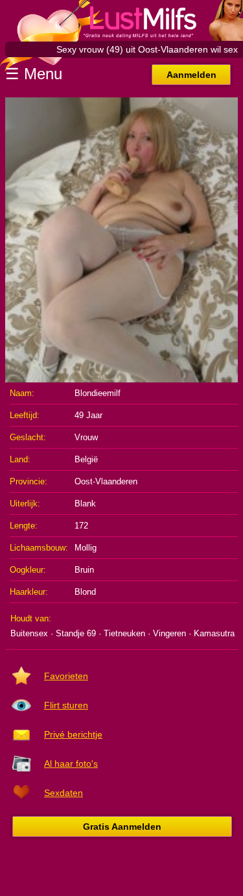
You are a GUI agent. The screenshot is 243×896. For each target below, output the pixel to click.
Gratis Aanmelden (122, 826)
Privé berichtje (73, 734)
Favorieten (66, 676)
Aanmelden (191, 74)
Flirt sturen (66, 705)
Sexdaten (63, 793)
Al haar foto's (71, 763)
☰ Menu (33, 73)
